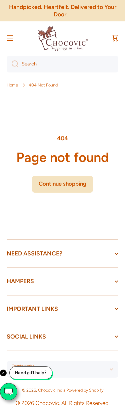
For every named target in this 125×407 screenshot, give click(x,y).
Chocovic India (51, 390)
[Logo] (63, 38)
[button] (115, 38)
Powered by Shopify (84, 390)
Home (12, 84)
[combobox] (62, 64)
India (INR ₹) (27, 372)
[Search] (12, 64)
